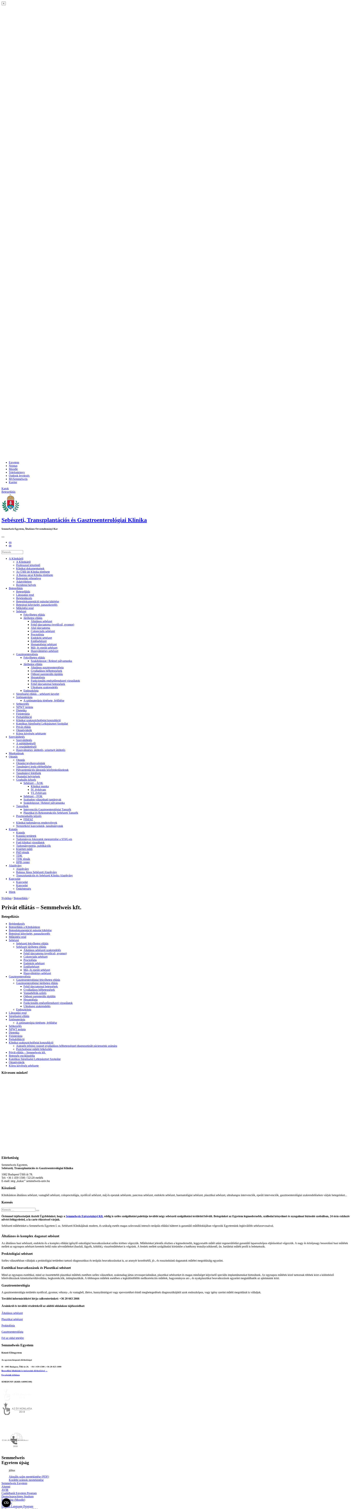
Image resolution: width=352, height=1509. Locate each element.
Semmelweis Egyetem (14, 1483)
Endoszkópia (30, 690)
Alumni (5, 1486)
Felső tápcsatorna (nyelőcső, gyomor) (52, 624)
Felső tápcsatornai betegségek (48, 684)
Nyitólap (6, 898)
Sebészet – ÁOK (33, 783)
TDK (19, 855)
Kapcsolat (14, 878)
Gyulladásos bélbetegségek (46, 670)
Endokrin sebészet (41, 637)
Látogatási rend (25, 594)
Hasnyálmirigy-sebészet (44, 651)
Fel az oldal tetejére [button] (12, 1338)
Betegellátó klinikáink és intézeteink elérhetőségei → (24, 1371)
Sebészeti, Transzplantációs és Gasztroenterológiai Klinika (74, 520)
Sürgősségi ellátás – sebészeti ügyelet (37, 693)
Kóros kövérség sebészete (31, 733)
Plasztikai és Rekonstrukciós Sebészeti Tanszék (50, 812)
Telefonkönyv (17, 472)
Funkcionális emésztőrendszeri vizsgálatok (55, 680)
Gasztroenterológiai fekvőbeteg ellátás (38, 979)
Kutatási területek (26, 835)
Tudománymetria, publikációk (33, 845)
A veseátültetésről (26, 746)
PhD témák (22, 852)
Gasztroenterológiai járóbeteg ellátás (37, 983)
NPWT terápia (24, 707)
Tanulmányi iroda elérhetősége (34, 766)
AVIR (4, 1489)
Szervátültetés (17, 736)
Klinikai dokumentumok (30, 568)
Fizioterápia (23, 713)
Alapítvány (15, 865)
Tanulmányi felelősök (28, 773)
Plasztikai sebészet (12, 1319)
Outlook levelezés (19, 475)
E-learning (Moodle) (13, 1499)
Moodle (13, 469)
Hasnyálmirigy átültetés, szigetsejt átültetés (40, 750)
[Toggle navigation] (2, 537)
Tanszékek (22, 806)
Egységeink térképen (10, 1375)
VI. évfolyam (38, 792)
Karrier (13, 482)
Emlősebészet (39, 641)
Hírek (12, 892)
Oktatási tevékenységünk (30, 763)
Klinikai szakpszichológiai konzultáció (38, 720)
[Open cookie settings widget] (6, 1502)
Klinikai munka (40, 786)
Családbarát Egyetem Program (19, 1493)
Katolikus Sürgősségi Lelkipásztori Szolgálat (42, 723)
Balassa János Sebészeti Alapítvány (36, 872)
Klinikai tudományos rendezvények (36, 822)
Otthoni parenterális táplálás (47, 674)
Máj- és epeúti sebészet (44, 647)
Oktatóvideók (24, 730)
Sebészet (21, 611)
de (10, 545)
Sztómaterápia (24, 697)
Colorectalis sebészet (43, 631)
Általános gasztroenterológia (47, 667)
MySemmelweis (18, 479)
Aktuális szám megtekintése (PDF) (29, 1476)
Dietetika (21, 710)
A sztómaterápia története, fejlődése (43, 700)
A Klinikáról (16, 558)
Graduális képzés (26, 779)
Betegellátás (16, 588)
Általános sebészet (41, 621)
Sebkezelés (22, 703)
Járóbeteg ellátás (32, 618)
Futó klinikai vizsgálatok (30, 842)
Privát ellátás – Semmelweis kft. (27, 1052)
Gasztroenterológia (27, 654)
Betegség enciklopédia (22, 1055)
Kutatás (13, 829)
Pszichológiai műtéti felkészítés (34, 1049)
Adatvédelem (24, 581)
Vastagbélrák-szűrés (34, 993)
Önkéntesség (23, 888)
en (10, 542)
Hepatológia (38, 677)
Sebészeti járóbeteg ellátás (31, 946)
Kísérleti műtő (24, 849)
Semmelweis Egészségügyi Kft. (84, 1216)
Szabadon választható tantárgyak (42, 799)
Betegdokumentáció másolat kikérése (37, 601)
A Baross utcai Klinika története (34, 575)
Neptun (13, 465)
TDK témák (23, 859)
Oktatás (13, 756)
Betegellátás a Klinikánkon (24, 927)
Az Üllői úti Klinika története (33, 571)
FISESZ (28, 819)
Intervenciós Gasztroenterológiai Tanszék (47, 809)
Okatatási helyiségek (28, 776)
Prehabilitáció (24, 717)
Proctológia (37, 634)
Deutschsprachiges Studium (17, 1496)
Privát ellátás (23, 726)
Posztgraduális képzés (28, 816)
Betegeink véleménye (28, 578)
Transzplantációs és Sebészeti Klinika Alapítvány (44, 875)
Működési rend (25, 608)
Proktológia (8, 1325)
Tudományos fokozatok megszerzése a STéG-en (44, 839)
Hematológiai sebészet (44, 644)
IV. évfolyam (38, 789)
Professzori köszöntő (28, 565)
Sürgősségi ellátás (19, 1016)
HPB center (23, 862)
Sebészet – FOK (33, 796)
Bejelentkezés (24, 598)
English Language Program (17, 1506)
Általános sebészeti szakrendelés (42, 950)
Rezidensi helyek (26, 585)
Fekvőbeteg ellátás (34, 614)
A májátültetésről (26, 743)
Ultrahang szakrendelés (44, 687)
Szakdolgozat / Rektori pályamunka (51, 660)
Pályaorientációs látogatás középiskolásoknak (42, 769)
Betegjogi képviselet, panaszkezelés (36, 604)
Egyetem (14, 462)
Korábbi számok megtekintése (26, 1479)
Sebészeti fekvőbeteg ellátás (32, 943)
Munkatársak (16, 753)
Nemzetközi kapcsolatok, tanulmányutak (39, 825)
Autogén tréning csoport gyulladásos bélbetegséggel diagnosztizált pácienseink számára (66, 1045)
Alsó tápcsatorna (40, 627)
